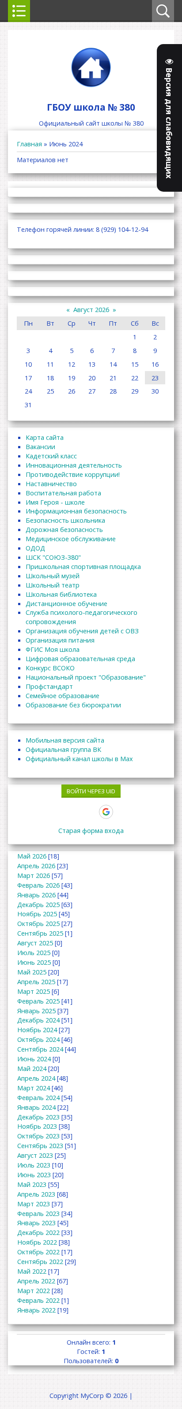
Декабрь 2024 (38, 1019)
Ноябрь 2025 (37, 913)
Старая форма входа (91, 830)
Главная (29, 143)
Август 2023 (35, 1155)
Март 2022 (33, 1290)
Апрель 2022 (36, 1280)
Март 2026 (33, 875)
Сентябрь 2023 (40, 1145)
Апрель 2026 (36, 865)
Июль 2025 (33, 952)
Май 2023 (31, 1184)
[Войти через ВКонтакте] (60, 811)
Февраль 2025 (38, 1000)
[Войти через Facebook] (75, 811)
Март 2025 (33, 991)
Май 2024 (31, 1068)
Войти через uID (91, 791)
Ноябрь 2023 (37, 1126)
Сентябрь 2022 (40, 1261)
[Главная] (91, 86)
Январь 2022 (36, 1309)
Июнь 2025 (34, 962)
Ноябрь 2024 (37, 1029)
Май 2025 (31, 971)
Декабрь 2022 (38, 1232)
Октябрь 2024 (38, 1039)
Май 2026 (31, 855)
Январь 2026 (36, 894)
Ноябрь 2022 (37, 1242)
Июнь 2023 (34, 1174)
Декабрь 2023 (38, 1116)
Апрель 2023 (36, 1194)
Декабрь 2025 (38, 904)
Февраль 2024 (38, 1097)
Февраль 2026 (38, 885)
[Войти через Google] (106, 812)
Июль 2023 (33, 1164)
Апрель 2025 (36, 981)
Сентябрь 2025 (40, 933)
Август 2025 (35, 942)
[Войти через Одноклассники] (121, 811)
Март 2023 (33, 1203)
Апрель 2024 (36, 1078)
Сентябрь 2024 (40, 1049)
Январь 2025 (36, 1010)
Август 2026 (91, 309)
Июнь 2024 (34, 1058)
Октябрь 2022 (38, 1251)
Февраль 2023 (38, 1213)
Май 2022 (31, 1271)
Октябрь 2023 (38, 1135)
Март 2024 (33, 1087)
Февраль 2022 (38, 1300)
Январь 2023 (36, 1222)
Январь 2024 (36, 1107)
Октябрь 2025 (38, 923)
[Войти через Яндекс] (90, 811)
